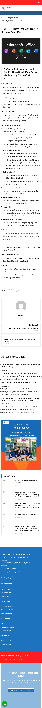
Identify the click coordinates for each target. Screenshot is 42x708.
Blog (10, 659)
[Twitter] (17, 290)
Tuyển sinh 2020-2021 (7, 606)
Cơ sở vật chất (5, 596)
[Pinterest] (21, 290)
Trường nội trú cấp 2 (6, 641)
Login (39, 2)
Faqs (15, 659)
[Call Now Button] (4, 704)
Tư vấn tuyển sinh (6, 630)
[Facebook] (8, 290)
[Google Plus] (12, 290)
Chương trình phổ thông (7, 627)
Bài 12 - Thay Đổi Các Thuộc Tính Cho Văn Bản (23, 328)
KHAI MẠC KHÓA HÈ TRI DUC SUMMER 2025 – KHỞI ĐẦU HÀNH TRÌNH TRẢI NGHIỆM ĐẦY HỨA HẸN (27, 528)
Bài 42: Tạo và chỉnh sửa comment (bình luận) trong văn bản (18, 382)
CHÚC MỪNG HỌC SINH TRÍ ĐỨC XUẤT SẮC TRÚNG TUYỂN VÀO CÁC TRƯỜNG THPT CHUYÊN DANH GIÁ (27, 494)
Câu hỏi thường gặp (6, 613)
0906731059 (15, 568)
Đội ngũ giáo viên (6, 592)
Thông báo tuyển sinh (7, 610)
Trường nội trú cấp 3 (6, 644)
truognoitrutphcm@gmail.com (14, 572)
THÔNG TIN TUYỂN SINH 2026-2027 (21, 690)
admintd (21, 315)
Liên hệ (20, 659)
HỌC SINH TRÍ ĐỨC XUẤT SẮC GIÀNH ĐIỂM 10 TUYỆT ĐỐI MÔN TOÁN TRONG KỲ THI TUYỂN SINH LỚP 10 (27, 505)
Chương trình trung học (7, 623)
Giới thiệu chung (5, 589)
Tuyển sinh (4, 659)
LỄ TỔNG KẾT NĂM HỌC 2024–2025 (26, 515)
